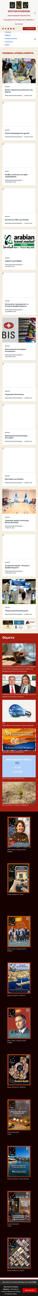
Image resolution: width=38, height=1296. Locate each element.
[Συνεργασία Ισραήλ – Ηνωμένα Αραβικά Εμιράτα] (19, 546)
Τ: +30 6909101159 (29, 28)
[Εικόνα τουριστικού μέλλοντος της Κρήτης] (19, 70)
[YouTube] (13, 28)
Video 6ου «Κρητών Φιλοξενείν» (13, 752)
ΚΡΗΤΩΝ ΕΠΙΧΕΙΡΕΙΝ (19, 11)
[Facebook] (5, 28)
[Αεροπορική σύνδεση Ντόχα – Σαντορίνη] (19, 416)
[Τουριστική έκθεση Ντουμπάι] (19, 591)
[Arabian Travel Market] (19, 241)
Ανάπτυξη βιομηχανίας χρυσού (17, 133)
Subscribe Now (29, 1290)
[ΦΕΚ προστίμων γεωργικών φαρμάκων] (19, 793)
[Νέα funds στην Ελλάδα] (19, 460)
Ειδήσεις (7, 86)
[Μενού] (35, 39)
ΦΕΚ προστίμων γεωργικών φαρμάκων (15, 805)
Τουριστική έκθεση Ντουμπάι (16, 611)
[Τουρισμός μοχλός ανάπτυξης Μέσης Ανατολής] (19, 501)
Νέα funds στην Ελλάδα (14, 479)
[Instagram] (11, 28)
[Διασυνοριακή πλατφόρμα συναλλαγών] (19, 330)
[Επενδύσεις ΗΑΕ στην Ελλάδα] (19, 200)
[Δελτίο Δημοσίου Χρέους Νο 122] (19, 766)
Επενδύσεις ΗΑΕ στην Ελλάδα (17, 220)
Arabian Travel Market (13, 261)
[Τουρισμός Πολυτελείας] (19, 375)
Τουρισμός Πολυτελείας (14, 394)
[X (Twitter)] (8, 28)
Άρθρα (7, 171)
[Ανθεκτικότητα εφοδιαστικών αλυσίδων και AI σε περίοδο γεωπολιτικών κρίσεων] (19, 683)
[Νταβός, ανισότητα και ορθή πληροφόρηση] (19, 155)
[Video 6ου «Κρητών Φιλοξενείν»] (19, 740)
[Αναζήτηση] (35, 13)
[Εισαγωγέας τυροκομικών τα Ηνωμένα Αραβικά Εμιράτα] (19, 285)
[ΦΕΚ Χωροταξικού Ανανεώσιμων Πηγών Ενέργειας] (19, 711)
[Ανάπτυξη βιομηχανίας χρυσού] (19, 114)
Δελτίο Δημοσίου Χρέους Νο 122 (13, 778)
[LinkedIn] (3, 28)
